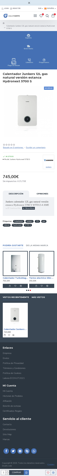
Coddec (51, 464)
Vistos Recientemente (16, 297)
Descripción (16, 193)
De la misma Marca (37, 245)
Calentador (18, 221)
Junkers (30, 221)
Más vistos (38, 297)
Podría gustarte (13, 245)
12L (37, 221)
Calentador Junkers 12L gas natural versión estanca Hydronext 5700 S (15, 329)
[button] (26, 290)
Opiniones (42, 193)
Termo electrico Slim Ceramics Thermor (41, 278)
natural (7, 225)
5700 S (28, 225)
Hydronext (17, 225)
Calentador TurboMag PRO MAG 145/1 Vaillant (15, 278)
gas (43, 221)
